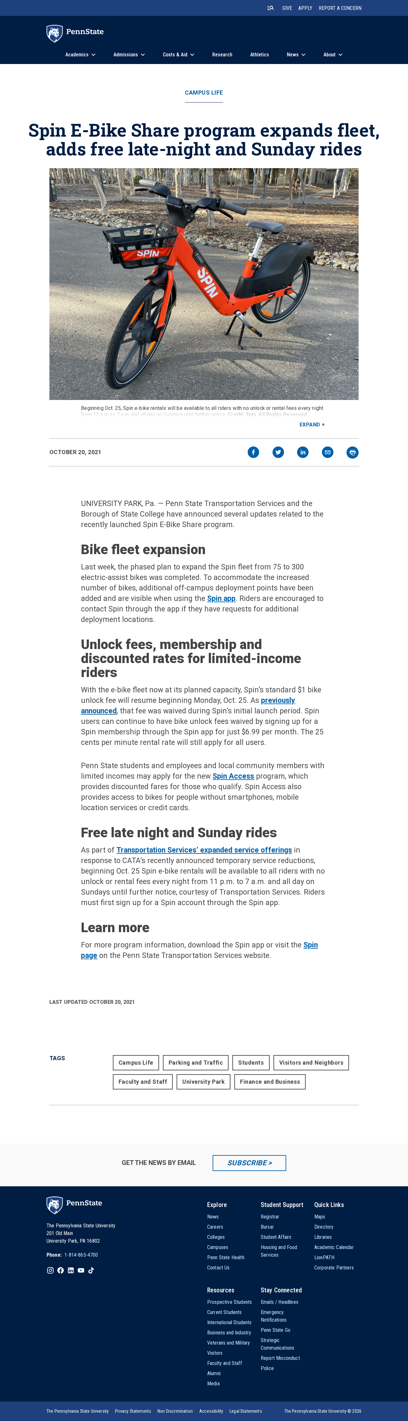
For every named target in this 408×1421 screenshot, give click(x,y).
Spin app (221, 598)
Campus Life (204, 92)
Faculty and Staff (143, 1081)
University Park (203, 1081)
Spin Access (233, 776)
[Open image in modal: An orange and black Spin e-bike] (204, 284)
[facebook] (253, 453)
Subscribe (246, 1163)
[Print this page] (352, 452)
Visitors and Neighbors (311, 1062)
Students (251, 1062)
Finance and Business (270, 1081)
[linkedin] (303, 453)
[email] (327, 453)
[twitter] (278, 453)
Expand (310, 425)
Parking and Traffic (196, 1062)
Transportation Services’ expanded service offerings (204, 850)
